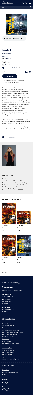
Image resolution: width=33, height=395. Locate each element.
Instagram (7, 382)
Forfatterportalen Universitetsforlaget (13, 332)
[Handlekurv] (26, 2)
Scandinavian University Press (10, 359)
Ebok (8, 65)
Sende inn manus (7, 328)
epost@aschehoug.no (15, 290)
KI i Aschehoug (6, 341)
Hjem (3, 11)
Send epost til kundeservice (10, 372)
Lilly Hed (4, 56)
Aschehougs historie (8, 325)
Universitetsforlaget (8, 350)
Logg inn (22, 3)
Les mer (20, 189)
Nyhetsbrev (5, 370)
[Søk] (30, 7)
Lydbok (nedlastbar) (13, 68)
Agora (4, 357)
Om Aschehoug (6, 323)
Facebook (4, 382)
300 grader (5, 225)
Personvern (5, 339)
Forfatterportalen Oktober (9, 334)
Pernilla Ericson (7, 53)
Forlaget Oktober (7, 354)
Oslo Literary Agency (8, 352)
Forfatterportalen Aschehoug (10, 330)
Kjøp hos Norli (10, 76)
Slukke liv (20, 257)
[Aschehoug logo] (8, 2)
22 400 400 (9, 287)
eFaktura (4, 374)
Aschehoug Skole (7, 348)
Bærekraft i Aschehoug (8, 336)
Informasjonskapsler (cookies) (10, 343)
